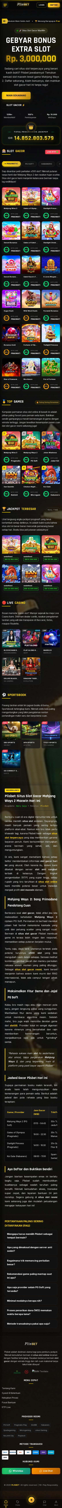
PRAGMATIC (12, 164)
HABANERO (46, 164)
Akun (56, 1505)
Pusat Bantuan (9, 1402)
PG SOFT (29, 164)
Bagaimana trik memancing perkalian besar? (28, 1262)
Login (41, 5)
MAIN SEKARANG (16, 95)
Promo (18, 1505)
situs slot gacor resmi (28, 969)
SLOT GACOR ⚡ (15, 105)
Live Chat (48, 1471)
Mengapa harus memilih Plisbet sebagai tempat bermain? (29, 1236)
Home (6, 1505)
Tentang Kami (8, 1388)
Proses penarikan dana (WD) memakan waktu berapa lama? (29, 1312)
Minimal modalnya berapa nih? (24, 1300)
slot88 (13, 1025)
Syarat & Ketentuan (11, 1393)
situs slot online (47, 881)
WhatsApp (18, 1471)
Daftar (54, 5)
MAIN (11, 196)
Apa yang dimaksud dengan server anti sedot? (29, 1249)
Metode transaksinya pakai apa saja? (28, 1323)
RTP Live (6, 1407)
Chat (44, 1505)
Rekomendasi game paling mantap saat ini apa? (29, 1276)
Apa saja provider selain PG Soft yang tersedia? (28, 1289)
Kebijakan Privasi (10, 1397)
